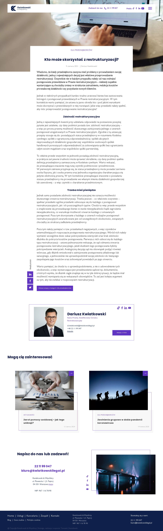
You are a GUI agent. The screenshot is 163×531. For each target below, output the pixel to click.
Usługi (20, 516)
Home (11, 516)
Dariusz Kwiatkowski (89, 66)
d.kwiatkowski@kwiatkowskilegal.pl (81, 326)
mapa (51, 484)
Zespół (44, 516)
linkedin (70, 332)
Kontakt (55, 516)
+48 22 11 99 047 (74, 329)
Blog (9, 520)
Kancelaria (32, 516)
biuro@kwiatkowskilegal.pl (43, 471)
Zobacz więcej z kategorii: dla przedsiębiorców (55, 288)
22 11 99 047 (112, 8)
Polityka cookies (33, 520)
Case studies (19, 520)
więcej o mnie (122, 333)
